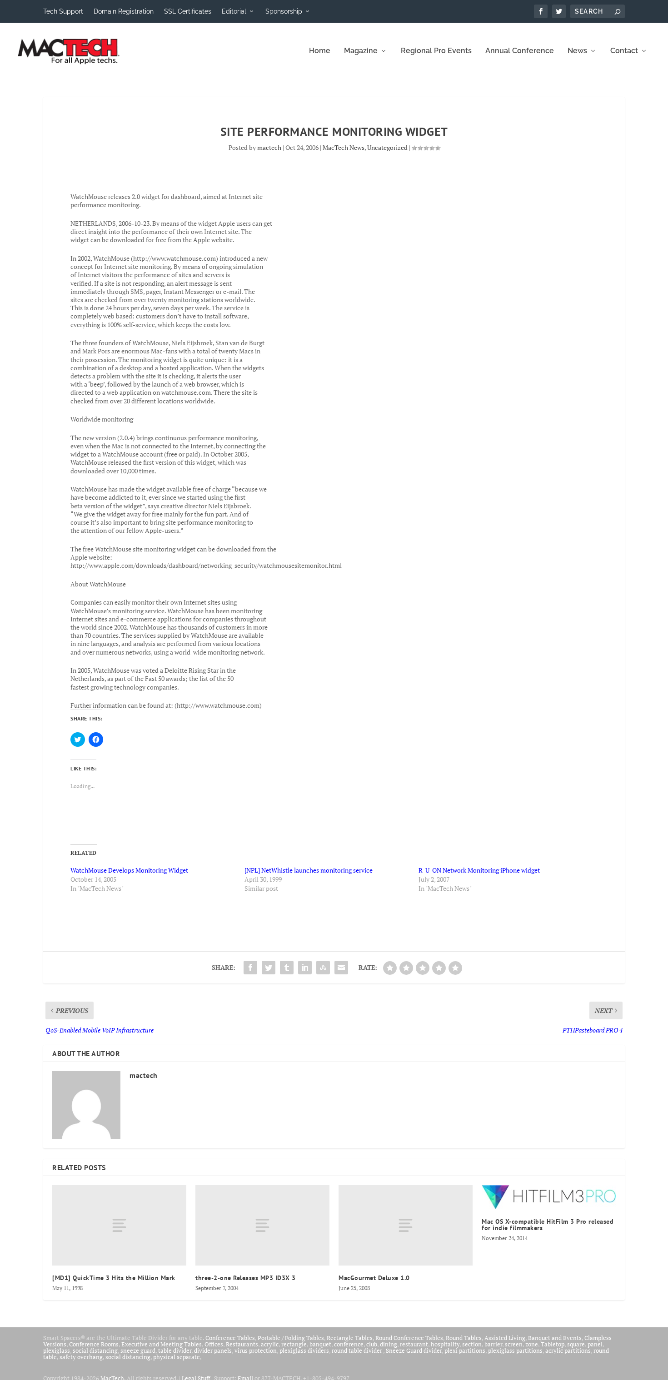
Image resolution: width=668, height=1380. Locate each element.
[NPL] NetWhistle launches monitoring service (308, 870)
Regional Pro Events (436, 51)
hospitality (445, 1344)
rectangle (294, 1344)
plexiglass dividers (304, 1350)
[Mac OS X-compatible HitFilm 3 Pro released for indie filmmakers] (549, 1197)
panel (595, 1344)
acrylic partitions (568, 1350)
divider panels (213, 1350)
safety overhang (81, 1357)
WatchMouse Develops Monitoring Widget (129, 870)
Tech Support (63, 11)
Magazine (361, 51)
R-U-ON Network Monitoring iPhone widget (479, 870)
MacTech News (343, 147)
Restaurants (242, 1344)
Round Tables (464, 1338)
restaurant (414, 1344)
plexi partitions (464, 1350)
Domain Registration (124, 11)
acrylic (270, 1344)
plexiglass (56, 1350)
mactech (269, 147)
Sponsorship (283, 11)
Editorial (234, 11)
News (577, 51)
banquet (320, 1344)
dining (388, 1344)
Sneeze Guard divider (414, 1350)
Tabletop (552, 1344)
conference (349, 1344)
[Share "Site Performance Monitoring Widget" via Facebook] (250, 967)
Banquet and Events (555, 1338)
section (472, 1344)
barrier (493, 1344)
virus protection (255, 1350)
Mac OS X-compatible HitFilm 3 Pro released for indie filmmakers (547, 1224)
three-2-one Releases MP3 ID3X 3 (245, 1278)
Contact (624, 51)
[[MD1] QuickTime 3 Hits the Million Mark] (119, 1225)
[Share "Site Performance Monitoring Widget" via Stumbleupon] (323, 967)
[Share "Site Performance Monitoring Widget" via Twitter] (268, 967)
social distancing (95, 1350)
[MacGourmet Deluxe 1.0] (406, 1225)
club (371, 1344)
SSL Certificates (187, 11)
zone (531, 1344)
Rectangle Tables (350, 1338)
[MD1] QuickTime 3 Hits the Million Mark (113, 1278)
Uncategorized (387, 147)
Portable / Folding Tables (291, 1338)
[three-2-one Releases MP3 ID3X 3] (262, 1225)
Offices (213, 1344)
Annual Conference (519, 51)
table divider (174, 1350)
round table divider (357, 1350)
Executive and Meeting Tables (161, 1344)
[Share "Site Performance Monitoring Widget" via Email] (341, 967)
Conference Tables (230, 1338)
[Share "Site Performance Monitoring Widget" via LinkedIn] (305, 967)
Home (319, 51)
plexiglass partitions (515, 1350)
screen (514, 1344)
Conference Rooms (94, 1344)
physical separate (176, 1357)
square (576, 1344)
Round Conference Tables (409, 1338)
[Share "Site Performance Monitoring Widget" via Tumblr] (287, 967)
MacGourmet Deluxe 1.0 (374, 1278)
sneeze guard (137, 1350)
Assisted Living (504, 1338)
